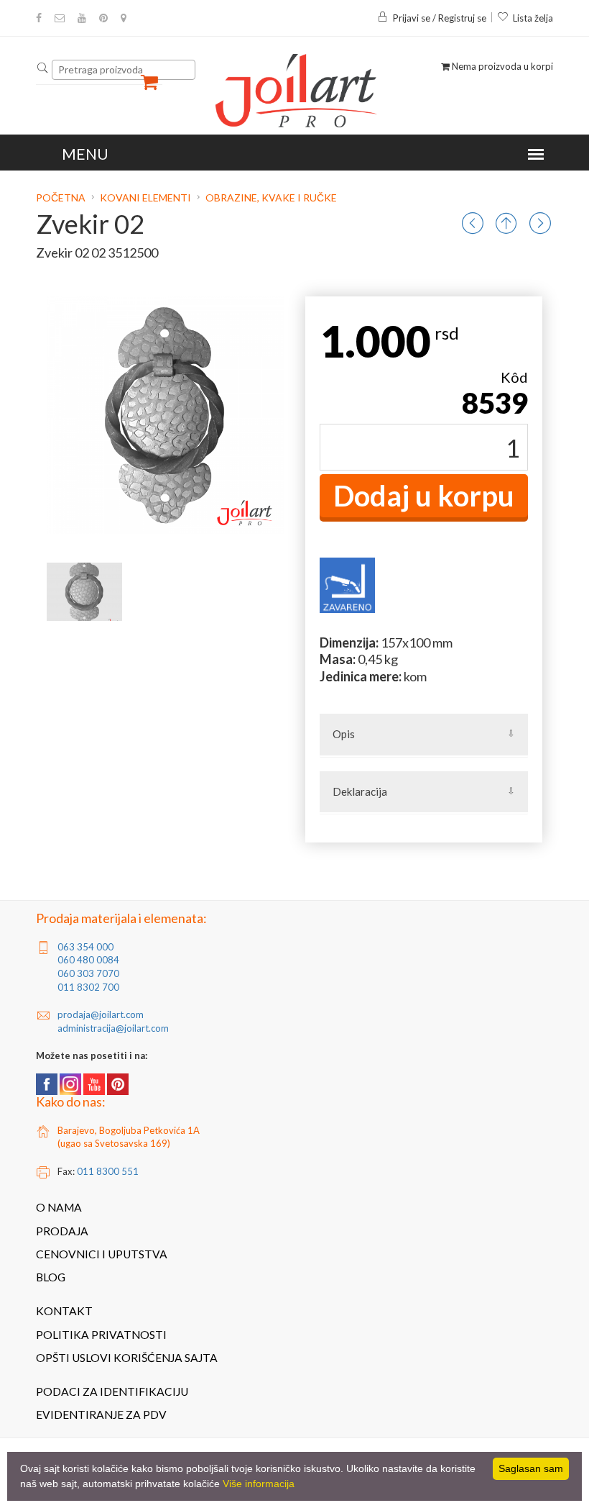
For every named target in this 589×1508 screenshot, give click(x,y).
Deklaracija (360, 791)
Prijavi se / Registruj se (439, 18)
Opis (344, 733)
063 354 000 (85, 947)
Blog (50, 1277)
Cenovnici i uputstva (101, 1254)
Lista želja (533, 18)
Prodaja (62, 1231)
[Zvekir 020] (84, 592)
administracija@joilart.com (113, 1028)
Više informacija (258, 1483)
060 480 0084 (88, 960)
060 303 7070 (88, 973)
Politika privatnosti (101, 1334)
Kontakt (64, 1310)
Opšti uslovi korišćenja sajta (127, 1357)
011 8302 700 (88, 987)
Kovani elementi (145, 197)
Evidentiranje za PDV (101, 1414)
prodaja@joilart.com (100, 1014)
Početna (62, 197)
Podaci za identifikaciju (112, 1391)
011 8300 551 (108, 1171)
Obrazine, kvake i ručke (271, 197)
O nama (59, 1207)
